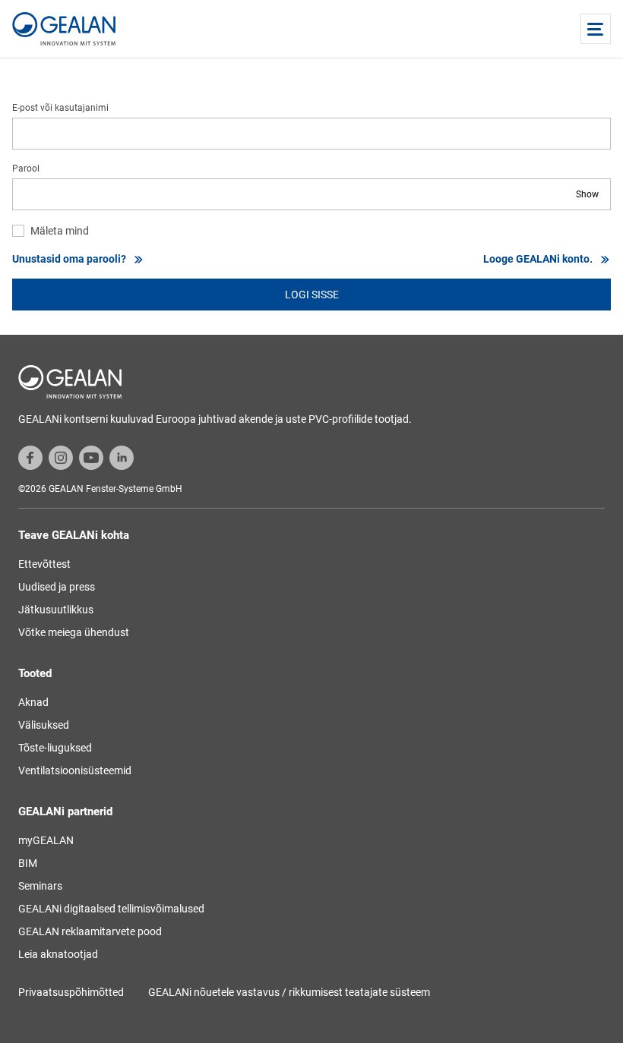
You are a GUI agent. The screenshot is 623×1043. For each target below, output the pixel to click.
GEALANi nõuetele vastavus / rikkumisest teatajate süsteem (289, 992)
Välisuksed (43, 725)
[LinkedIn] (121, 457)
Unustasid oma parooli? (69, 259)
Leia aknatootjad (58, 954)
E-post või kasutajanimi (60, 107)
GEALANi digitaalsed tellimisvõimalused (111, 909)
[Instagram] (61, 457)
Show (587, 194)
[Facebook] (30, 457)
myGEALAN (46, 840)
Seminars (40, 886)
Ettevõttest (44, 564)
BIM (27, 863)
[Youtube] (91, 457)
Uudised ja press (56, 587)
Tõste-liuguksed (55, 748)
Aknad (33, 702)
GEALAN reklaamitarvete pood (90, 931)
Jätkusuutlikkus (55, 609)
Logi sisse (312, 294)
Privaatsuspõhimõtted (71, 992)
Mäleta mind (59, 231)
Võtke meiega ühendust (73, 632)
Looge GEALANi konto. (538, 259)
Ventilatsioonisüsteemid (74, 770)
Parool (26, 168)
